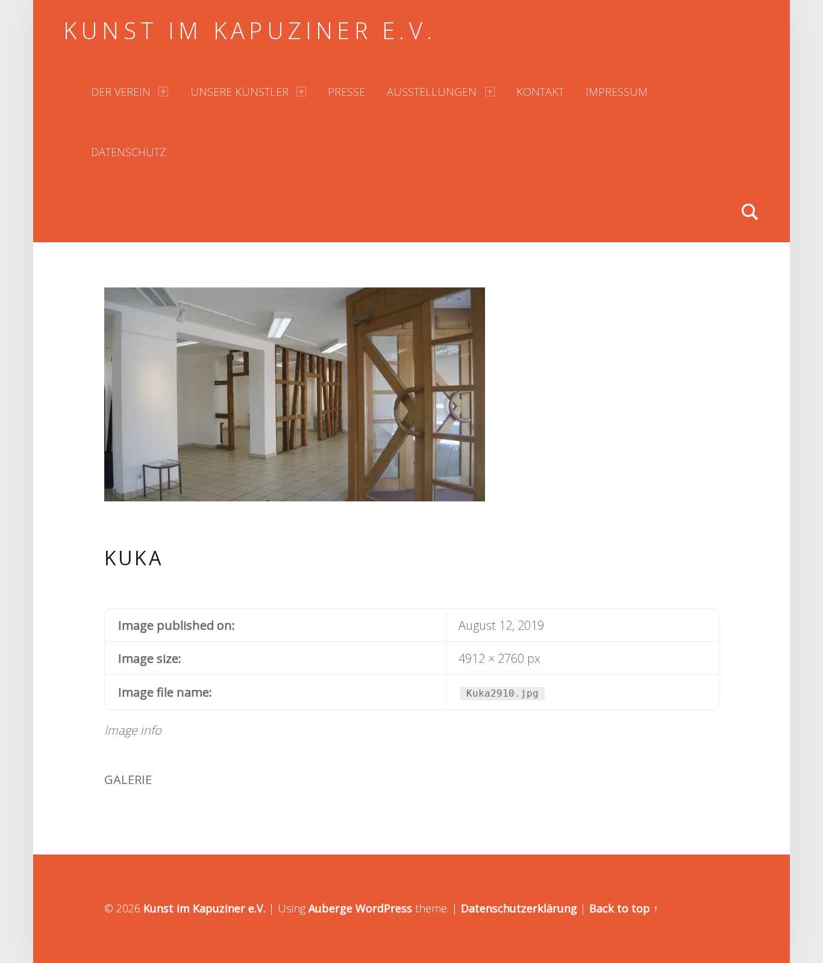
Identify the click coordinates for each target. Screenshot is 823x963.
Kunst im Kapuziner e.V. (249, 30)
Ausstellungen (432, 91)
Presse (346, 91)
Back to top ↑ (624, 908)
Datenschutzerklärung (519, 908)
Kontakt (540, 91)
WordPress (383, 908)
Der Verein (121, 91)
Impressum (617, 91)
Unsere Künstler (239, 91)
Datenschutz (128, 152)
